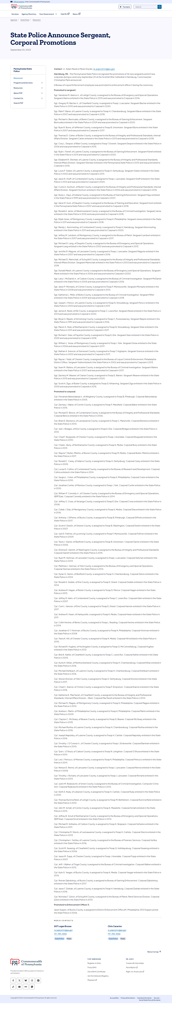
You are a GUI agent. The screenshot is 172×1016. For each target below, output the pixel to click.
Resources (18, 88)
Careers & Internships (135, 963)
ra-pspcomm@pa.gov (104, 69)
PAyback (91, 980)
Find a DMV (92, 967)
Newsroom (18, 78)
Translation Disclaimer (144, 998)
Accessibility (114, 998)
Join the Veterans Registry (98, 976)
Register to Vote (94, 963)
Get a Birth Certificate (96, 972)
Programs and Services (23, 83)
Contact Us (18, 98)
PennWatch (131, 967)
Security (156, 998)
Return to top (153, 952)
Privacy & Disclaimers (128, 998)
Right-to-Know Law (134, 972)
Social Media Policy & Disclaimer (150, 1000)
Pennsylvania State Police (23, 70)
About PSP (18, 93)
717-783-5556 (60, 934)
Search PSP (18, 103)
